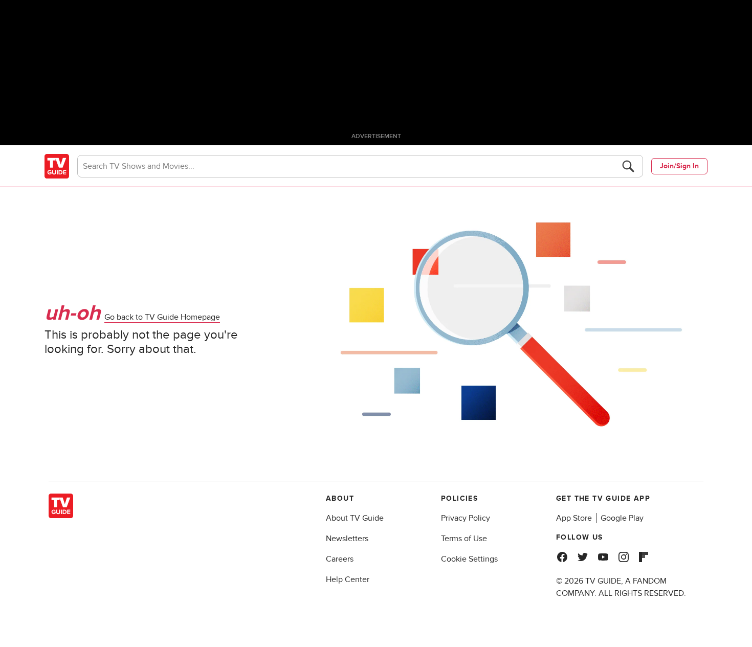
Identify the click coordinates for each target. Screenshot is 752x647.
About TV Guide (355, 518)
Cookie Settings (469, 559)
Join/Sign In (679, 166)
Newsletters (347, 538)
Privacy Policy (465, 518)
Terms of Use (464, 538)
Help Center (347, 579)
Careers (339, 559)
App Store (574, 518)
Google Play (622, 518)
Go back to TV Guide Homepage (162, 317)
